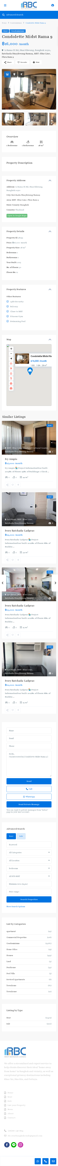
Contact (11, 1117)
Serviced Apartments (15, 979)
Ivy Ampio (11, 459)
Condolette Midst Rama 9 (43, 356)
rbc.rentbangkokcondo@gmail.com (25, 1136)
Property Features (16, 289)
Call (30, 789)
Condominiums (16, 23)
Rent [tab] (11, 836)
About (11, 1113)
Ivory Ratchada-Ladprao (19, 530)
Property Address (15, 180)
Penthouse (11, 967)
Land (8, 961)
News (10, 1109)
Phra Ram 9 (8, 57)
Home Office (11, 949)
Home (4, 23)
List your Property (16, 1105)
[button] (35, 376)
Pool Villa (10, 973)
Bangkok (24, 205)
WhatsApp (30, 796)
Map (8, 339)
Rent (5, 31)
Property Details (15, 231)
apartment (11, 931)
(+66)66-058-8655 (15, 1131)
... (48, 471)
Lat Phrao (11, 519)
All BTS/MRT (14, 876)
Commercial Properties (16, 937)
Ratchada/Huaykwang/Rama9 (17, 53)
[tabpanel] (29, 875)
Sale (8, 1024)
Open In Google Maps (16, 215)
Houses (9, 955)
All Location (14, 860)
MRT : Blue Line (42, 53)
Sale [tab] (21, 836)
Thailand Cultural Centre (35, 448)
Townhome (11, 985)
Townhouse (11, 991)
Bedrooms (13, 868)
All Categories (15, 852)
